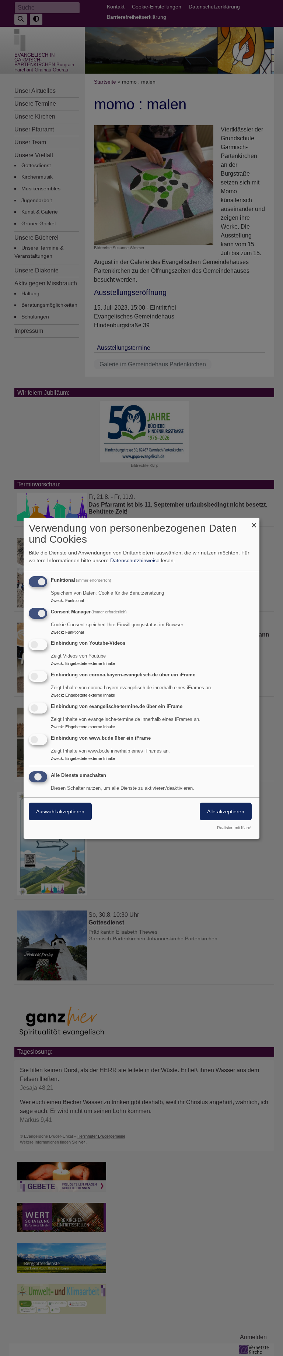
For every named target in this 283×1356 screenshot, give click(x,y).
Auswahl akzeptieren (60, 811)
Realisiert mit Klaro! (234, 827)
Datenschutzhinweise (135, 560)
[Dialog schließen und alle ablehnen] (253, 522)
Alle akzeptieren (225, 811)
